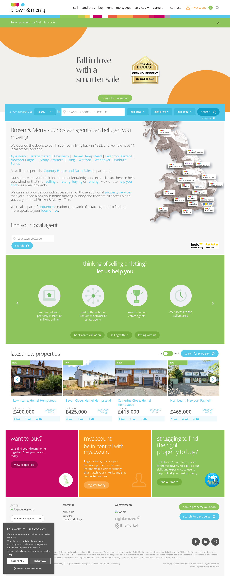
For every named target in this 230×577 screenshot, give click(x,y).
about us (68, 512)
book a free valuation (115, 98)
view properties (24, 465)
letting (65, 181)
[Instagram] (215, 542)
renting (92, 181)
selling (51, 181)
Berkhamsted (40, 156)
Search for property (197, 353)
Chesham (61, 156)
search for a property (197, 516)
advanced (207, 118)
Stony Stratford (51, 160)
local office (49, 210)
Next (212, 303)
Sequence (46, 206)
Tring (71, 160)
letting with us (147, 335)
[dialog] (28, 548)
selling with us (119, 335)
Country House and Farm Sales (68, 170)
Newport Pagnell (23, 160)
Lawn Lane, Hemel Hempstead (34, 400)
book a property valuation (199, 507)
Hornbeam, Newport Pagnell (190, 400)
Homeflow (214, 566)
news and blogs (73, 519)
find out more (169, 482)
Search (206, 112)
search (19, 246)
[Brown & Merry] (28, 8)
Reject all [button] (40, 560)
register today (96, 485)
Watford (84, 160)
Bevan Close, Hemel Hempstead (88, 400)
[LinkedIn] (206, 542)
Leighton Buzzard (118, 156)
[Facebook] (196, 542)
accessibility (57, 563)
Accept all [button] (17, 560)
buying (77, 181)
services (141, 8)
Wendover (102, 160)
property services (118, 192)
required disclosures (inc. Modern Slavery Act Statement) (93, 563)
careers (158, 8)
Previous (17, 303)
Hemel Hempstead (87, 156)
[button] (29, 568)
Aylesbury (18, 156)
